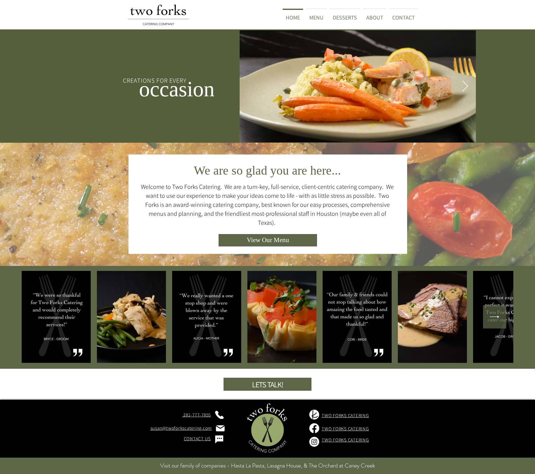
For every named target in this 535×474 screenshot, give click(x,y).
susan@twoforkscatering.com (181, 428)
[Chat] (219, 439)
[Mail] (220, 428)
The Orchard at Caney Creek (342, 465)
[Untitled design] (314, 415)
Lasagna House (284, 465)
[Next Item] (465, 86)
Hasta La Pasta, (248, 465)
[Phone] (219, 415)
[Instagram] (314, 442)
